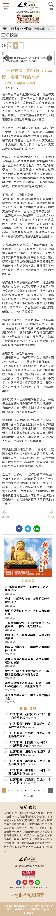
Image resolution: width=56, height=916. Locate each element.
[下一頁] (50, 790)
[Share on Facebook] (19, 531)
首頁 (5, 28)
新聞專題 (14, 28)
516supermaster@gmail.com (28, 865)
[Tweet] (27, 531)
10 (44, 790)
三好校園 (26, 28)
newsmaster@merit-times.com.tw (28, 887)
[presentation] (7, 58)
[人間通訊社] (28, 5)
